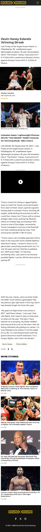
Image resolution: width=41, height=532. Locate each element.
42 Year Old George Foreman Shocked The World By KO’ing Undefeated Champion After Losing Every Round (20, 458)
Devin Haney (7, 344)
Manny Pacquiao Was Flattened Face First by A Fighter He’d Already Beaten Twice (20, 423)
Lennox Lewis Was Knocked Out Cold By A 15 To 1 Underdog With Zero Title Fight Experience (20, 494)
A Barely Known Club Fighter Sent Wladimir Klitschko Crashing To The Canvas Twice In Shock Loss (19, 388)
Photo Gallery (21, 344)
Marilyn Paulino (7, 93)
